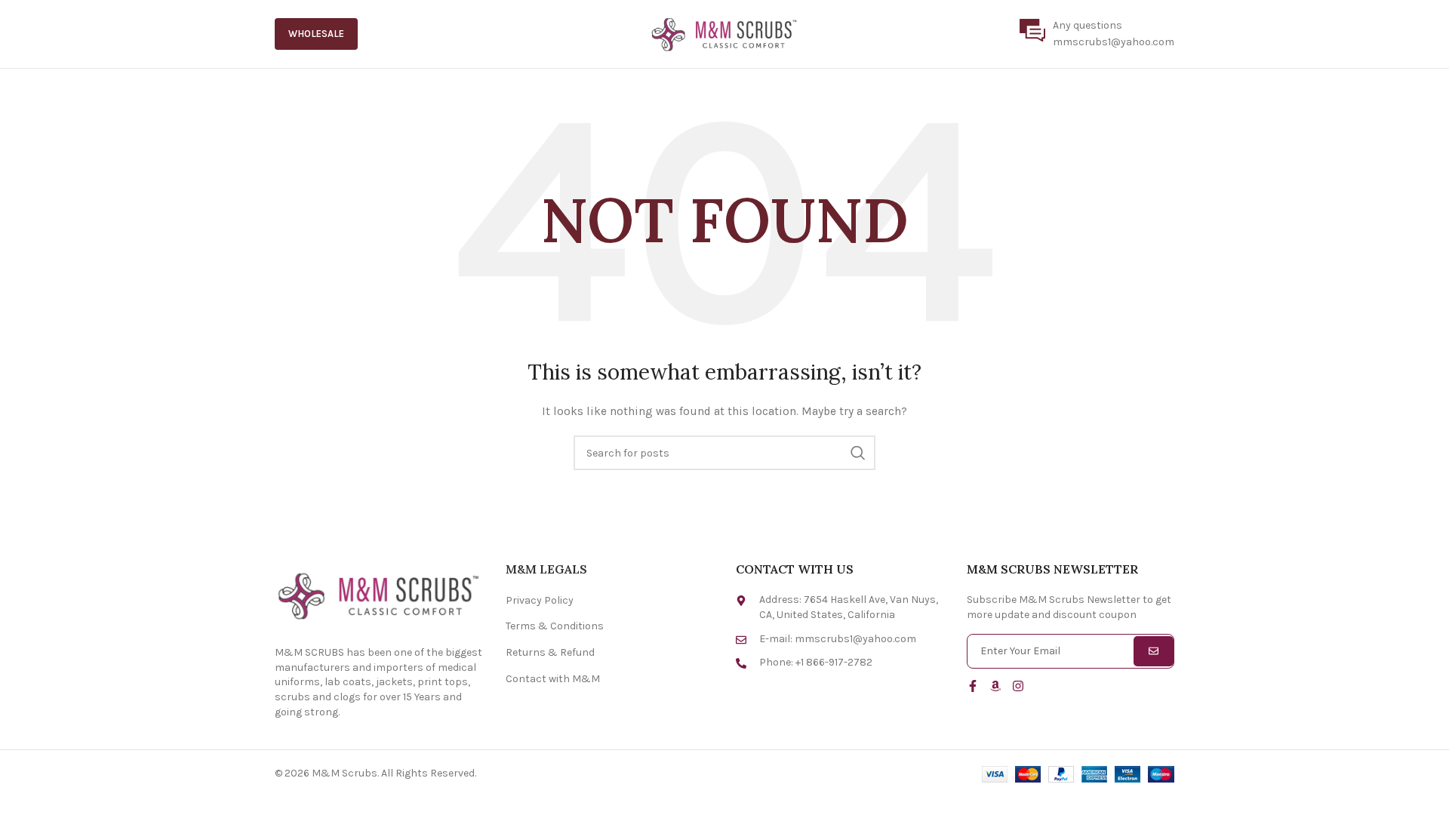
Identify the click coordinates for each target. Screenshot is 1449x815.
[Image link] (379, 595)
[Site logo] (724, 32)
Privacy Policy (540, 600)
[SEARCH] (858, 452)
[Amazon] (995, 686)
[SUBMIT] (1154, 651)
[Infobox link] (1097, 34)
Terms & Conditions (555, 626)
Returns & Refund (550, 652)
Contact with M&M (553, 678)
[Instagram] (1018, 686)
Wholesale (316, 33)
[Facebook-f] (973, 686)
